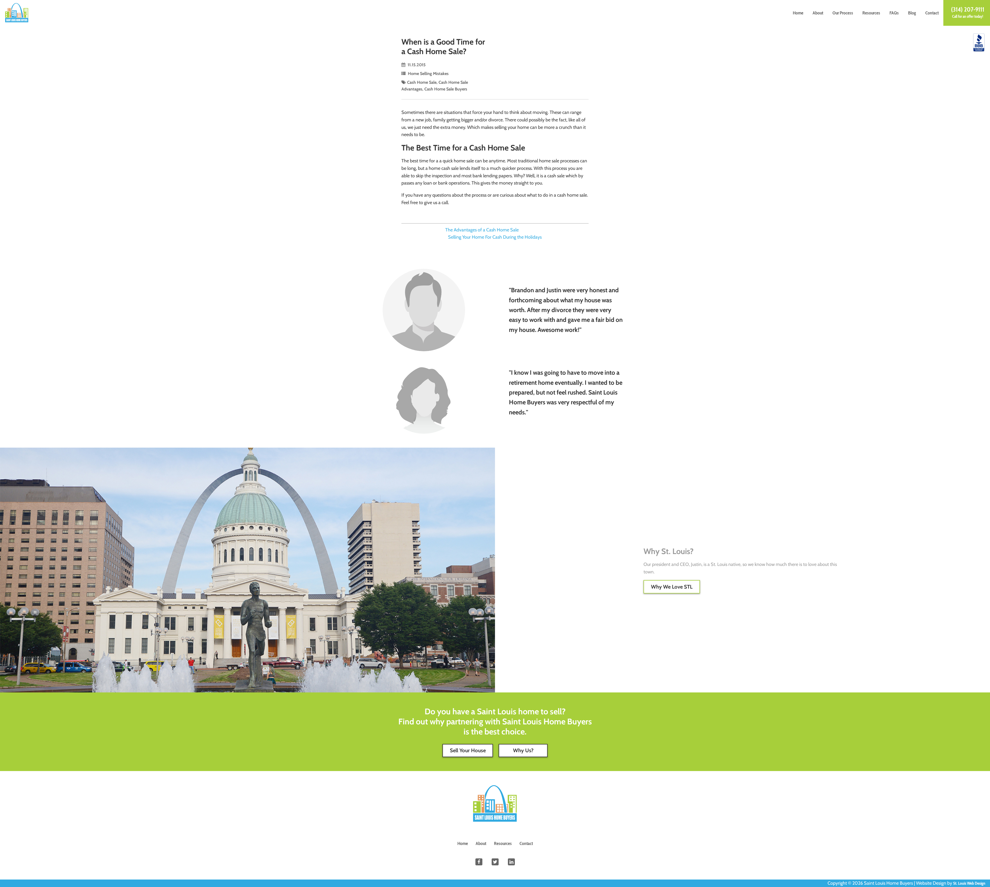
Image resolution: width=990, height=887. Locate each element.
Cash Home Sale (421, 82)
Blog (912, 13)
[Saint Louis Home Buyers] (17, 12)
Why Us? (523, 750)
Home (798, 13)
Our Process (842, 13)
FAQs (894, 13)
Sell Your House (468, 750)
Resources (871, 13)
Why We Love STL (671, 586)
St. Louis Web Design (969, 883)
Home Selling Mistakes (428, 73)
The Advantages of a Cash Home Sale (482, 230)
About (818, 13)
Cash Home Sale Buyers (445, 88)
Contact (932, 13)
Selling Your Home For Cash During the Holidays (495, 237)
